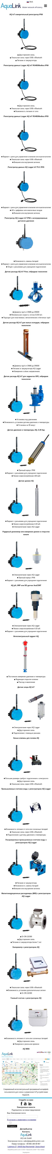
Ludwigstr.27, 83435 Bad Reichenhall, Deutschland (26, 1147)
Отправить (12, 1126)
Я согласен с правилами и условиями (21, 1120)
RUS (31, 2)
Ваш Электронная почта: (16, 1113)
